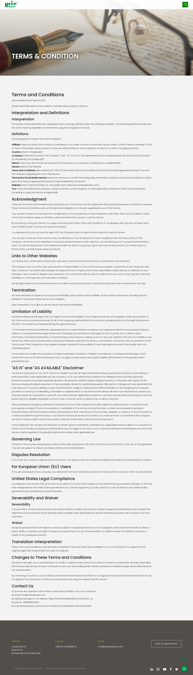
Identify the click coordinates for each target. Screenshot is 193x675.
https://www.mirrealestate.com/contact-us (70, 598)
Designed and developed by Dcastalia (65, 668)
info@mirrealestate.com (110, 646)
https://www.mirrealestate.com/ (82, 185)
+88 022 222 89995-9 (66, 646)
